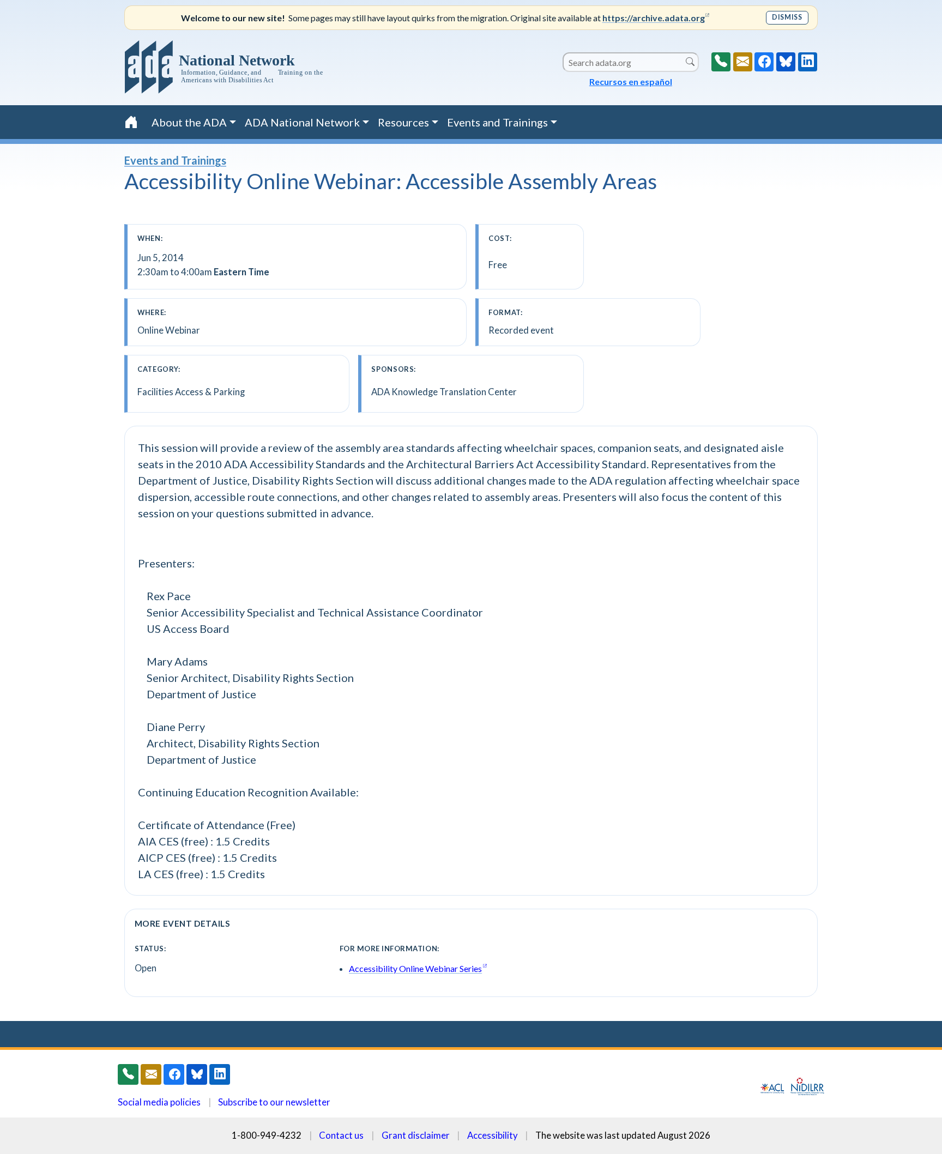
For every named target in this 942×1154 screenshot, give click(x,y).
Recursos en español (630, 81)
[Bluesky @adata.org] (785, 61)
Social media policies (159, 1102)
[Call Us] (720, 61)
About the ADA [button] (189, 122)
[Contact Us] (742, 61)
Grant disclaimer (416, 1135)
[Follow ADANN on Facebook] (764, 61)
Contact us (341, 1135)
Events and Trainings (175, 160)
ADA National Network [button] (302, 122)
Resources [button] (403, 122)
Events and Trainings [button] (497, 122)
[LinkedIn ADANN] (807, 61)
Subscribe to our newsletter (274, 1102)
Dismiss (787, 17)
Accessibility (492, 1135)
